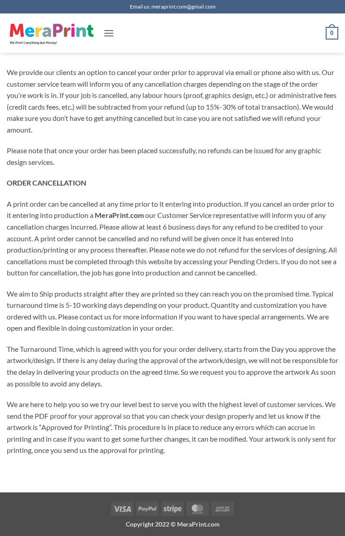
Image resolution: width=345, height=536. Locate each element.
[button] (108, 33)
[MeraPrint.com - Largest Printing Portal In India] (52, 33)
